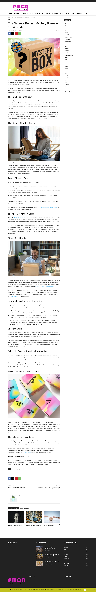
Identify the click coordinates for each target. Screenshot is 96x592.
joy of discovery (27, 452)
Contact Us (79, 13)
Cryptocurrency (68, 37)
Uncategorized (68, 91)
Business (16, 13)
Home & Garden (69, 55)
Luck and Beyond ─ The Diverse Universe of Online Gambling (49, 488)
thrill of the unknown (19, 217)
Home (10, 13)
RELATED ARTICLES (13, 508)
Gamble (67, 48)
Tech (31, 13)
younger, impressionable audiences (44, 286)
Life (12, 17)
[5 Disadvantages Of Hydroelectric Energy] (39, 549)
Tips (72, 13)
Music (66, 68)
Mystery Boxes (19, 469)
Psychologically (39, 103)
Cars (66, 30)
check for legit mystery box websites (47, 207)
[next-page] (11, 530)
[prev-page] (9, 530)
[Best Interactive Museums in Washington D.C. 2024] (39, 556)
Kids (66, 59)
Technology (67, 84)
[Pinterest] (16, 33)
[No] (94, 590)
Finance (67, 44)
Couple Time (68, 35)
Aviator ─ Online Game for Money (16, 487)
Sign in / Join (10, 1)
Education (25, 13)
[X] (12, 33)
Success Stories (27, 469)
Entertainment (39, 13)
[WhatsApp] (19, 33)
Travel (67, 13)
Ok (84, 589)
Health (48, 13)
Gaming (67, 50)
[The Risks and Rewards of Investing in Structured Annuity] (52, 517)
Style (61, 13)
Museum (67, 66)
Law (66, 62)
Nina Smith (11, 30)
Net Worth (55, 13)
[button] (86, 13)
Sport (66, 80)
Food (66, 46)
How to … (67, 57)
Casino (66, 32)
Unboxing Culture (35, 469)
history (13, 469)
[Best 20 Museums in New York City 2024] (39, 563)
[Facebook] (9, 33)
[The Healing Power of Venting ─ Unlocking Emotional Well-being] (16, 517)
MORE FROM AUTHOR (25, 508)
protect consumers (15, 296)
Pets (66, 73)
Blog (66, 25)
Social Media (68, 77)
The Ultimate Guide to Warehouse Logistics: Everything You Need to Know (33, 525)
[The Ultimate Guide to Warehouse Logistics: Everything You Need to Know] (34, 517)
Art (65, 23)
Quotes (66, 75)
